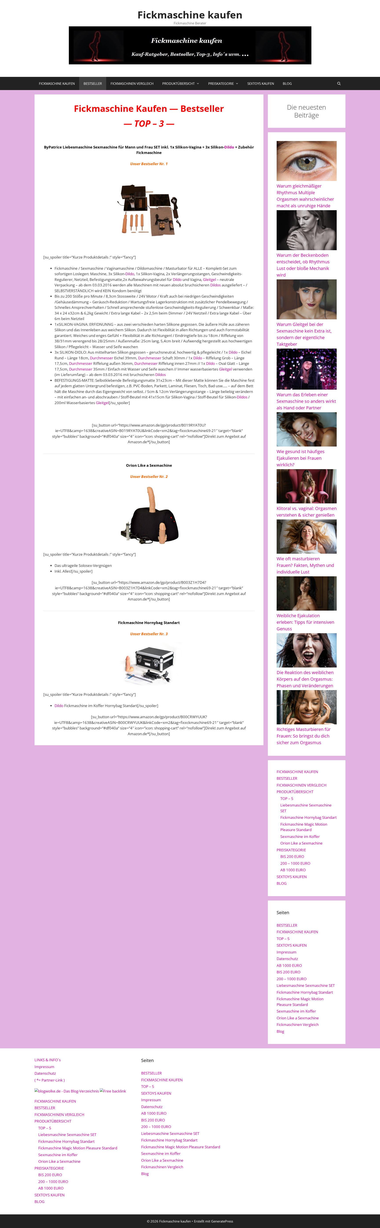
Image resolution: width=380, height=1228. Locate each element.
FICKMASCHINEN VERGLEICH (132, 83)
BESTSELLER (93, 83)
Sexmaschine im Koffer (300, 836)
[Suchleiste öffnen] (338, 83)
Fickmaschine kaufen (190, 14)
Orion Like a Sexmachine (301, 843)
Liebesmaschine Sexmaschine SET (306, 985)
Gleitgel (209, 279)
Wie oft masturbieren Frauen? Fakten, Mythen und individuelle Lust (305, 565)
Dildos (215, 285)
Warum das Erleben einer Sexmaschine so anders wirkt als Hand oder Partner (306, 401)
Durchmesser (101, 357)
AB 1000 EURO (293, 869)
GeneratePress (222, 1221)
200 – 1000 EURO (295, 863)
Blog (280, 1031)
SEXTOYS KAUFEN (260, 83)
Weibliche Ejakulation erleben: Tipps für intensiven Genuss (305, 622)
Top (369, 1217)
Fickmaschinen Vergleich (298, 1024)
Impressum (286, 952)
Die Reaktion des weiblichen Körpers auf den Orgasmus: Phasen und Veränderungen (305, 679)
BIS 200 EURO (292, 856)
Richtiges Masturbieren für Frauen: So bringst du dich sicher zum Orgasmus (304, 735)
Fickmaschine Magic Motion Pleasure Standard (77, 1147)
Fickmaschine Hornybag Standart (308, 817)
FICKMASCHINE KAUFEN (57, 83)
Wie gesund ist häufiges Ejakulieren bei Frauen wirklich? (301, 458)
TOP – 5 (286, 798)
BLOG (287, 83)
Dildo (229, 147)
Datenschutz (287, 958)
